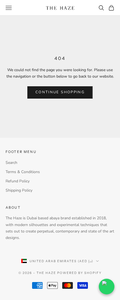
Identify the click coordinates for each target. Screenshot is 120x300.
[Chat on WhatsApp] (106, 286)
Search (11, 162)
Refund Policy (18, 181)
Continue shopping (60, 92)
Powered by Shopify (79, 273)
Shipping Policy (19, 190)
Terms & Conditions (23, 172)
